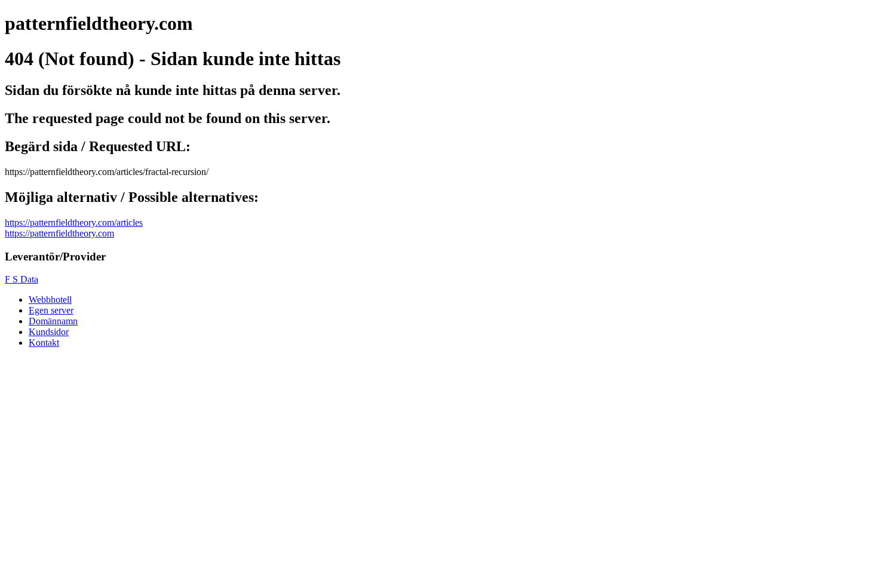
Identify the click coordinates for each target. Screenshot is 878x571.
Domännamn (53, 321)
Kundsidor (49, 332)
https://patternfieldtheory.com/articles (74, 222)
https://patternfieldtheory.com (59, 233)
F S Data (21, 279)
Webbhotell (50, 299)
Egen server (51, 310)
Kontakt (44, 342)
